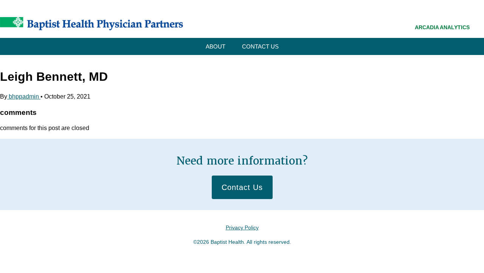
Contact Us (260, 46)
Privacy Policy (242, 227)
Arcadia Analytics (442, 27)
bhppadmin (23, 96)
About (215, 46)
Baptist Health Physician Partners (91, 23)
